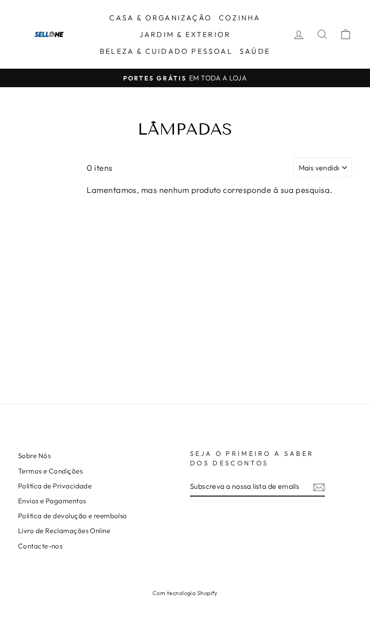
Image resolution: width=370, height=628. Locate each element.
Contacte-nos (40, 546)
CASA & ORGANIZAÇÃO (160, 17)
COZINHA (239, 17)
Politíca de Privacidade (55, 486)
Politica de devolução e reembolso (72, 515)
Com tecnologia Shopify (185, 592)
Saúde (255, 51)
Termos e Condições (50, 471)
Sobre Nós (34, 455)
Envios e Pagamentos (52, 501)
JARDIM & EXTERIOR (185, 34)
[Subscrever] (319, 487)
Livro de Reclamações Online (64, 530)
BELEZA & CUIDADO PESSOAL (166, 51)
